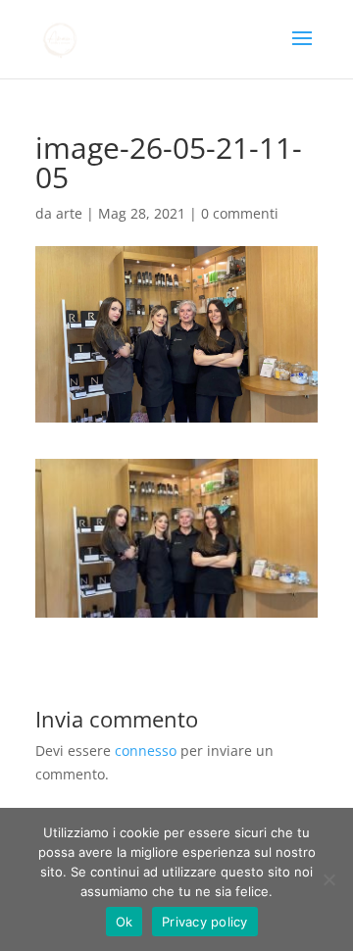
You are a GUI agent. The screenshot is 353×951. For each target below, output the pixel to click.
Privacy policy (205, 921)
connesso (145, 750)
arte (69, 213)
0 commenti (239, 213)
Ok (124, 921)
